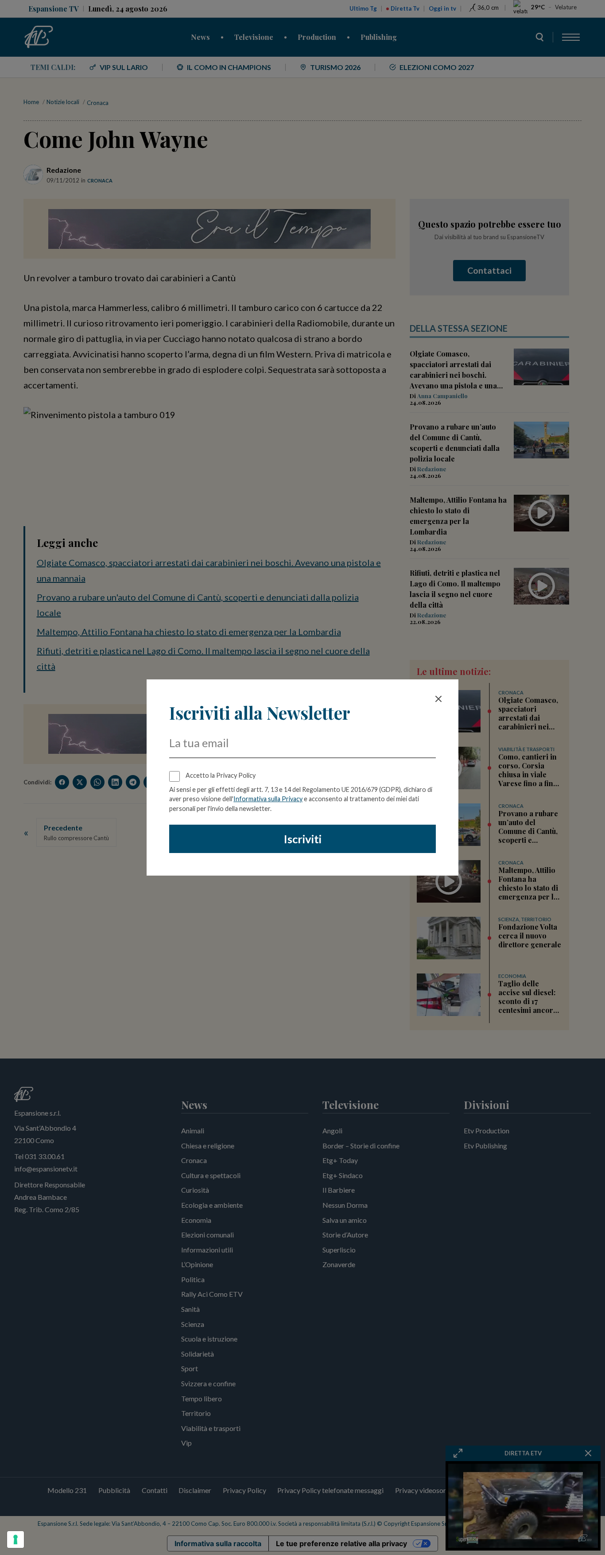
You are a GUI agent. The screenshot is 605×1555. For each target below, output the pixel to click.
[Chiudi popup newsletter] (438, 699)
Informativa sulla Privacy (267, 799)
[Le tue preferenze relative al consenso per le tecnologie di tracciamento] (15, 1539)
